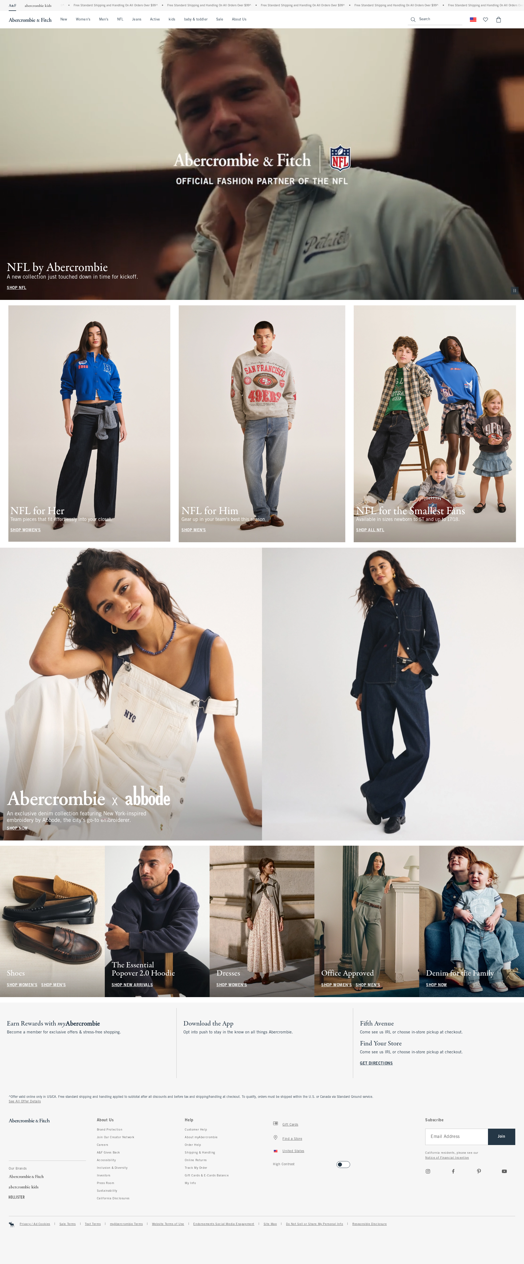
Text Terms (93, 1224)
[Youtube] (504, 1171)
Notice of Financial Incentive (447, 1157)
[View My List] (485, 19)
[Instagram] (428, 1171)
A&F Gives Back (108, 1152)
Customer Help (196, 1129)
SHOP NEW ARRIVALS (132, 985)
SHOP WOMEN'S (25, 530)
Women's (83, 19)
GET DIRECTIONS (376, 1063)
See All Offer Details (25, 1101)
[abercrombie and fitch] (30, 19)
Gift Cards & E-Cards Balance (207, 1175)
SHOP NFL (16, 288)
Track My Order (196, 1168)
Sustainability (107, 1191)
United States (293, 1151)
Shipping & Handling (200, 1152)
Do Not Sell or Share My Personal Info (314, 1224)
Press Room (105, 1183)
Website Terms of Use (168, 1224)
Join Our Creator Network (116, 1137)
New (63, 19)
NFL (120, 19)
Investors (104, 1175)
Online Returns (196, 1160)
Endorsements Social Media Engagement (223, 1224)
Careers (102, 1145)
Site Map (270, 1224)
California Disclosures (113, 1198)
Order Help (193, 1145)
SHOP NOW (17, 828)
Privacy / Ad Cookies (35, 1224)
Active (155, 19)
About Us (239, 19)
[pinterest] (479, 1171)
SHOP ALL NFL (370, 530)
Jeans (136, 19)
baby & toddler (195, 19)
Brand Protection (110, 1129)
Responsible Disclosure (369, 1224)
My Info (190, 1183)
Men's (103, 19)
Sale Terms (67, 1224)
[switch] (274, 1163)
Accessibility (106, 1160)
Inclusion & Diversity (112, 1168)
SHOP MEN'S (193, 530)
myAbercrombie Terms (126, 1224)
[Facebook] (453, 1171)
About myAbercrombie (201, 1137)
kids (172, 19)
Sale (219, 19)
